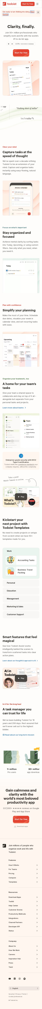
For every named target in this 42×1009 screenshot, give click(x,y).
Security (11, 994)
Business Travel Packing (25, 571)
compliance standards (26, 464)
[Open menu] (37, 4)
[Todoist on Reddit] (24, 979)
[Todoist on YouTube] (9, 979)
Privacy (18, 994)
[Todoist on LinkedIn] (14, 979)
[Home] (9, 4)
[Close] (38, 12)
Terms (24, 994)
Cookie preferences (15, 996)
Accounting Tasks (26, 560)
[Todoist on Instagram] (19, 979)
